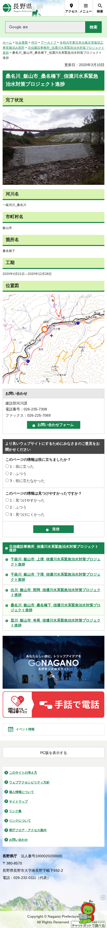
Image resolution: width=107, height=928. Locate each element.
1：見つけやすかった (27, 500)
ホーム (7, 42)
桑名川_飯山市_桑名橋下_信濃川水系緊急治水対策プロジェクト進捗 (56, 607)
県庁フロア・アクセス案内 (27, 830)
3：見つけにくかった (27, 514)
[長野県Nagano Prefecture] (17, 8)
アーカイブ (48, 42)
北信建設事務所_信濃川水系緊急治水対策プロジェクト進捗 (53, 548)
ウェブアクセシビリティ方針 (29, 782)
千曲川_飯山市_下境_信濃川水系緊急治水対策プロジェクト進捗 (56, 577)
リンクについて (20, 820)
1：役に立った (22, 466)
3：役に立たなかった (27, 481)
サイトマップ (18, 801)
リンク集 (15, 811)
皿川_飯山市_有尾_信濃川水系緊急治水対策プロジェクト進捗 (56, 623)
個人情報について (21, 792)
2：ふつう (18, 474)
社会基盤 (21, 42)
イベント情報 (25, 729)
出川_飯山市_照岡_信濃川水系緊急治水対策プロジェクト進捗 (56, 592)
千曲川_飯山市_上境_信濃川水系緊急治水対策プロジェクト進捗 (56, 561)
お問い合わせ (18, 840)
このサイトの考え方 (23, 772)
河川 (34, 42)
